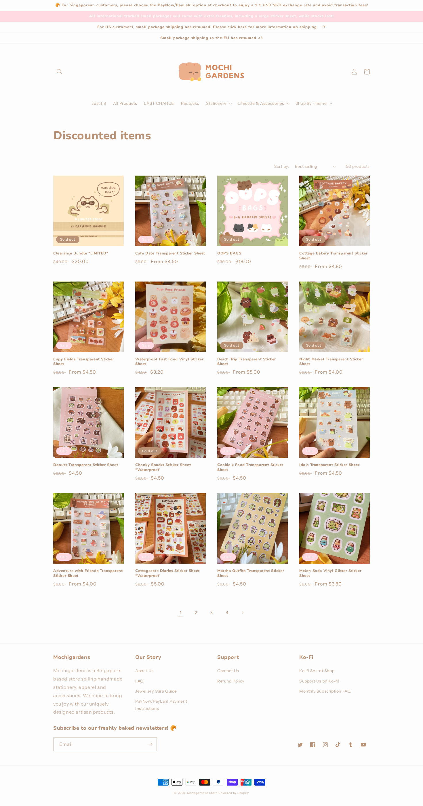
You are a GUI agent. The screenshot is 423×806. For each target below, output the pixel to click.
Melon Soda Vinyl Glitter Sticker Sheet (330, 573)
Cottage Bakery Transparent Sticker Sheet (333, 256)
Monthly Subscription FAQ (324, 691)
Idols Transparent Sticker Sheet (329, 465)
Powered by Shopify (233, 793)
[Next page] (242, 613)
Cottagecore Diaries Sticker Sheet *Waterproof (167, 573)
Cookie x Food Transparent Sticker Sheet (250, 467)
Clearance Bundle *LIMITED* (80, 253)
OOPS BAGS (229, 253)
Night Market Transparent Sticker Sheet (331, 362)
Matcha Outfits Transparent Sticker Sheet (250, 573)
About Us (144, 670)
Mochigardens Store (202, 793)
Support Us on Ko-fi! (319, 681)
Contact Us (228, 670)
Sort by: (281, 166)
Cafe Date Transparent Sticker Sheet (170, 253)
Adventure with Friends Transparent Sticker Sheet (88, 573)
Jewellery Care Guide (156, 691)
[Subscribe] (150, 744)
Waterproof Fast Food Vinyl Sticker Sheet (169, 362)
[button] (59, 71)
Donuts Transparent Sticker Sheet (85, 465)
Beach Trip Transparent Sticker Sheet (246, 362)
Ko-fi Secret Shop (316, 670)
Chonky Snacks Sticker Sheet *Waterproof (163, 467)
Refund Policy (230, 681)
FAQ (139, 681)
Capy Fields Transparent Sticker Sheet (83, 362)
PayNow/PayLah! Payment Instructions (161, 705)
